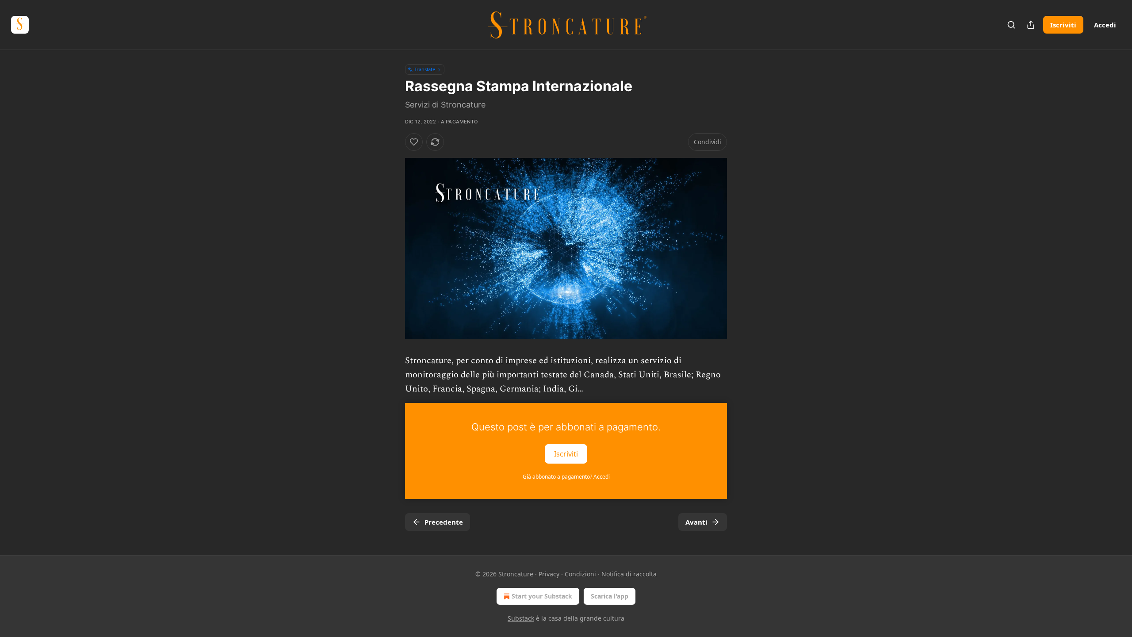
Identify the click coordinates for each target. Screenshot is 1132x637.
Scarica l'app (609, 596)
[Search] (1011, 25)
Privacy (549, 574)
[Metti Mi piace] (414, 142)
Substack (521, 618)
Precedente (443, 522)
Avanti (696, 522)
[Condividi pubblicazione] (1031, 25)
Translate (424, 69)
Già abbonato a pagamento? (566, 476)
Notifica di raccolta (629, 574)
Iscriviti (1063, 24)
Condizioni (580, 574)
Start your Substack (542, 596)
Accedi (1105, 24)
